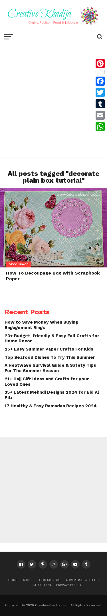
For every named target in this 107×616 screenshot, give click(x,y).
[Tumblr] (100, 103)
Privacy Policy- (69, 585)
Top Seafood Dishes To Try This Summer (50, 357)
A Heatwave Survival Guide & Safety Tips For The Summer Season (50, 368)
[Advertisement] (53, 98)
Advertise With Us (82, 580)
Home (13, 580)
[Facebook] (100, 81)
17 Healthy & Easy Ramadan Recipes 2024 (51, 405)
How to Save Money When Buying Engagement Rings (41, 325)
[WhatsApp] (100, 126)
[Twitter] (100, 92)
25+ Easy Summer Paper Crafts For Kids (49, 349)
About (28, 580)
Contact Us (49, 580)
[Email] (100, 115)
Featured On (40, 585)
